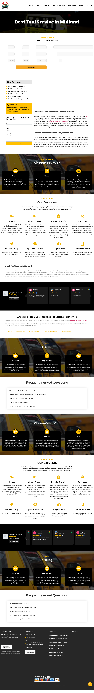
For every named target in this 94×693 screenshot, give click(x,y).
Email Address (3, 60)
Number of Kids (18, 53)
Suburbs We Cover (59, 5)
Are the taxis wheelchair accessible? (20, 611)
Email (7, 128)
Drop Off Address (18, 47)
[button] (90, 296)
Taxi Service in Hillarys (55, 655)
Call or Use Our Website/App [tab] (16, 332)
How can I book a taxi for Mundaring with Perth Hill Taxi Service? (27, 395)
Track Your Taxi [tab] (66, 332)
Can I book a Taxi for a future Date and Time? (22, 615)
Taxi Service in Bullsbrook (56, 645)
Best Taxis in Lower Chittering (58, 639)
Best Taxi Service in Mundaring (58, 635)
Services (46, 5)
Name (31, 53)
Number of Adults (3, 53)
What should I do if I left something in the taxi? (22, 607)
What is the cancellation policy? (18, 402)
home (31, 5)
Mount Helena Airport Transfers (58, 642)
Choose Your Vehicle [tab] (35, 332)
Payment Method (32, 60)
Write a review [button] (14, 298)
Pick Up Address (3, 46)
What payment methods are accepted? (21, 398)
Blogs (81, 5)
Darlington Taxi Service (56, 652)
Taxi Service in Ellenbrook (56, 649)
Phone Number (50, 53)
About (38, 5)
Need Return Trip (52, 59)
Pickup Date (32, 46)
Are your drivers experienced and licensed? (21, 619)
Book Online (72, 5)
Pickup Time (49, 46)
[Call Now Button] (90, 684)
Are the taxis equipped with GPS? (18, 604)
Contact (89, 5)
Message (18, 59)
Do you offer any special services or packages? (23, 406)
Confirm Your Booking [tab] (51, 332)
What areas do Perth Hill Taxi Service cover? (22, 391)
